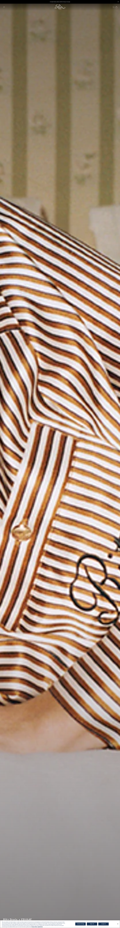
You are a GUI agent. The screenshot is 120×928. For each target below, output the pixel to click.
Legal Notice (40, 926)
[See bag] (116, 7)
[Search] (113, 7)
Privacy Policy (34, 926)
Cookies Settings (80, 923)
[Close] (118, 2)
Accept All (103, 923)
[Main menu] (4, 7)
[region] (60, 924)
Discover (60, 464)
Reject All (92, 923)
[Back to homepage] (60, 7)
